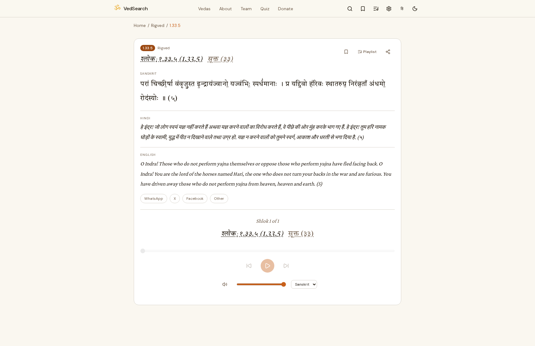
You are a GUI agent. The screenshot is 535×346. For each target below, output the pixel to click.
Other (219, 198)
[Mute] (225, 284)
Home (140, 25)
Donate (285, 8)
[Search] (350, 8)
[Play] (267, 266)
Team (246, 8)
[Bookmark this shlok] (346, 52)
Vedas (204, 8)
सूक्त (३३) (220, 59)
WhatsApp (153, 198)
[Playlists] (376, 8)
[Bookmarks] (363, 8)
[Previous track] (249, 266)
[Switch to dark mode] (415, 8)
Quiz (264, 8)
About (225, 8)
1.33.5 (148, 48)
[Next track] (286, 266)
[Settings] (389, 8)
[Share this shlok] (388, 52)
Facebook (194, 198)
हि (402, 8)
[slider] (267, 251)
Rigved (157, 25)
